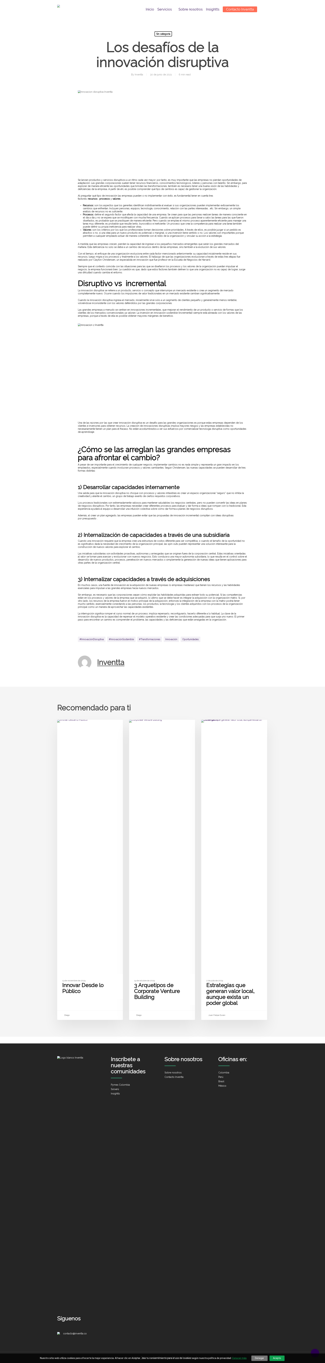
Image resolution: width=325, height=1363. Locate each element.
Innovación (171, 639)
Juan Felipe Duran (216, 1015)
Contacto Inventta (174, 1077)
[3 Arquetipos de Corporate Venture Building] (162, 870)
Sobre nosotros (173, 1072)
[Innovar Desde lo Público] (90, 870)
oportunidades (190, 639)
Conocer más (239, 1358)
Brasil (221, 1081)
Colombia (223, 1072)
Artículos (212, 725)
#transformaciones (149, 639)
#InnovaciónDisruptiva (92, 639)
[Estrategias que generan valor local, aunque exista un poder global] (234, 870)
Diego (67, 1015)
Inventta (139, 74)
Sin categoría (163, 34)
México (222, 1085)
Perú (220, 1077)
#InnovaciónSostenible (121, 639)
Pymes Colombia (120, 1084)
